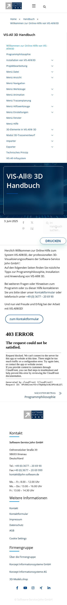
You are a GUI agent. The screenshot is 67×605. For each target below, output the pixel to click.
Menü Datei (12, 71)
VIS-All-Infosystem (16, 158)
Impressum (15, 519)
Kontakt (13, 508)
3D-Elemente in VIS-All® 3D (21, 129)
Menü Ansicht (13, 77)
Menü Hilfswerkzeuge (18, 106)
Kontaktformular (45, 292)
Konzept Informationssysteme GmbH (30, 564)
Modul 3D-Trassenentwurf (20, 135)
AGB (11, 530)
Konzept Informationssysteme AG (28, 571)
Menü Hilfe (12, 123)
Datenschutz (16, 525)
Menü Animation (15, 94)
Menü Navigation (15, 83)
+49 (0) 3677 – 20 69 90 (40, 296)
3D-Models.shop (18, 579)
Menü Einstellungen (17, 112)
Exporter (11, 146)
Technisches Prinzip (17, 152)
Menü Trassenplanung (18, 100)
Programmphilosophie (18, 54)
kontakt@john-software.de (24, 474)
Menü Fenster (13, 117)
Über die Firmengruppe (22, 556)
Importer (11, 140)
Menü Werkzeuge (15, 89)
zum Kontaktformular (24, 319)
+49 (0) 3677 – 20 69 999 (28, 470)
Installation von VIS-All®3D (20, 60)
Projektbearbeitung (16, 65)
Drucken (53, 241)
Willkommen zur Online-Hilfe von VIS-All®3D (26, 47)
